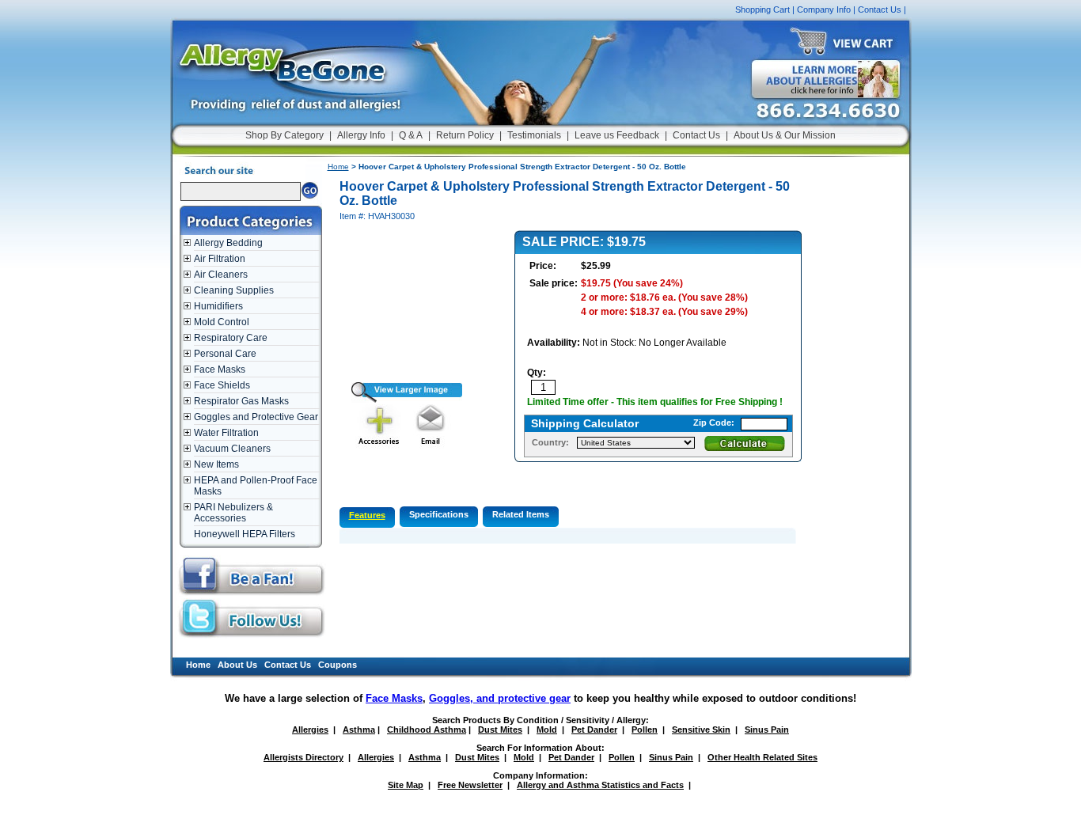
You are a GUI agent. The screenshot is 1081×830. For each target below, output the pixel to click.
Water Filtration (226, 432)
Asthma (359, 729)
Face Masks (219, 369)
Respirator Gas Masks (241, 401)
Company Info (824, 9)
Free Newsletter (470, 785)
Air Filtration (219, 258)
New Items (216, 464)
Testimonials (534, 135)
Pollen (645, 729)
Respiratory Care (230, 337)
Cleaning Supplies (234, 290)
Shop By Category (284, 135)
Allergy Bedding (228, 242)
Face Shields (222, 385)
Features (367, 515)
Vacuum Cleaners (232, 448)
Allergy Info (361, 135)
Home (338, 166)
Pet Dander (594, 729)
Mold (547, 729)
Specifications (438, 514)
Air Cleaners (221, 274)
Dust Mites (500, 729)
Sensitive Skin (701, 729)
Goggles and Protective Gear (256, 417)
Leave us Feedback (617, 135)
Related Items (520, 514)
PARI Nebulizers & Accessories (233, 513)
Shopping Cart (762, 9)
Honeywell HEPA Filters (244, 534)
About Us (237, 664)
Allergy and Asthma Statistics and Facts (600, 785)
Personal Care (225, 353)
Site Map (405, 785)
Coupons (337, 664)
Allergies (310, 729)
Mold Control (221, 322)
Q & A (411, 135)
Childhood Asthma (426, 729)
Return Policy (465, 135)
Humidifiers (218, 306)
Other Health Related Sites (762, 757)
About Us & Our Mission (785, 135)
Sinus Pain (767, 729)
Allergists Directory (303, 757)
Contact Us (879, 9)
